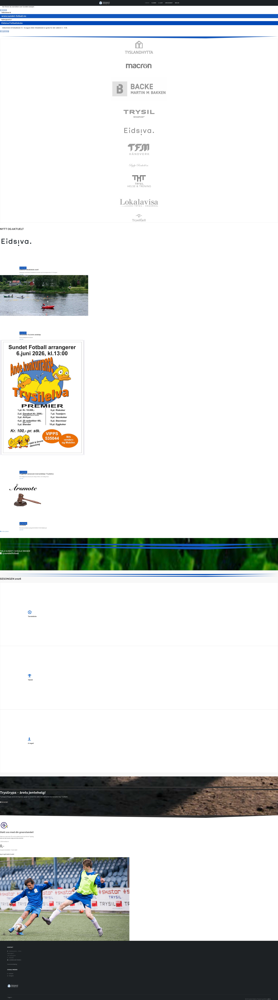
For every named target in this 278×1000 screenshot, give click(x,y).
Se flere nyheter (5, 531)
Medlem (177, 2)
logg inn (10, 997)
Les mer (21, 274)
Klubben (154, 2)
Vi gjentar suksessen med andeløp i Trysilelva (36, 474)
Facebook (10, 973)
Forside (147, 2)
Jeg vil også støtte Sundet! (7, 854)
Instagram (11, 975)
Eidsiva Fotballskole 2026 (29, 270)
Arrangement (169, 2)
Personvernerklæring (12, 964)
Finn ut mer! (4, 802)
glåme (269, 999)
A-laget (160, 2)
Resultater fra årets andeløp (30, 335)
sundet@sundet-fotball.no (15, 960)
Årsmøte (22, 525)
